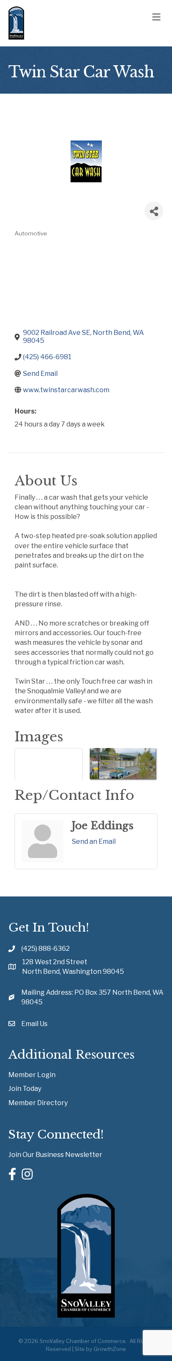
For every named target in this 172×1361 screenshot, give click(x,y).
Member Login (32, 1075)
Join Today (24, 1089)
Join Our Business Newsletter (55, 1155)
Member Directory (38, 1103)
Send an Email (94, 841)
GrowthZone (110, 1349)
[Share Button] (153, 211)
